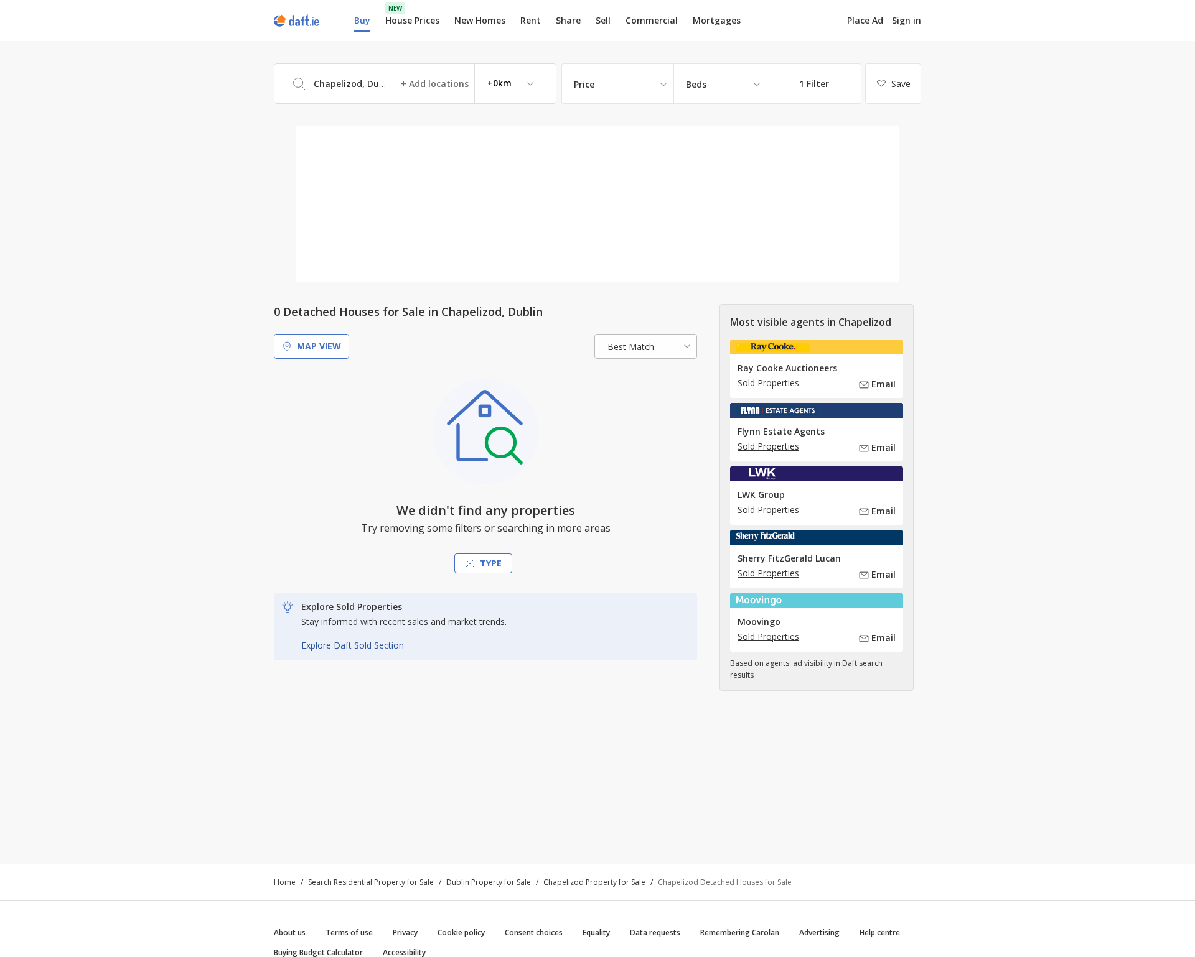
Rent (530, 20)
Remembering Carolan (739, 932)
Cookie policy (461, 932)
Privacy (405, 932)
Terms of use (349, 932)
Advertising (819, 932)
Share (568, 20)
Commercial (652, 20)
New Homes (479, 20)
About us (290, 932)
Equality (596, 932)
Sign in (906, 20)
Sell (603, 20)
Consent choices (534, 932)
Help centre (880, 932)
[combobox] (415, 83)
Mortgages (717, 20)
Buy (362, 20)
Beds (696, 84)
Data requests (655, 932)
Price (584, 84)
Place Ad (865, 20)
